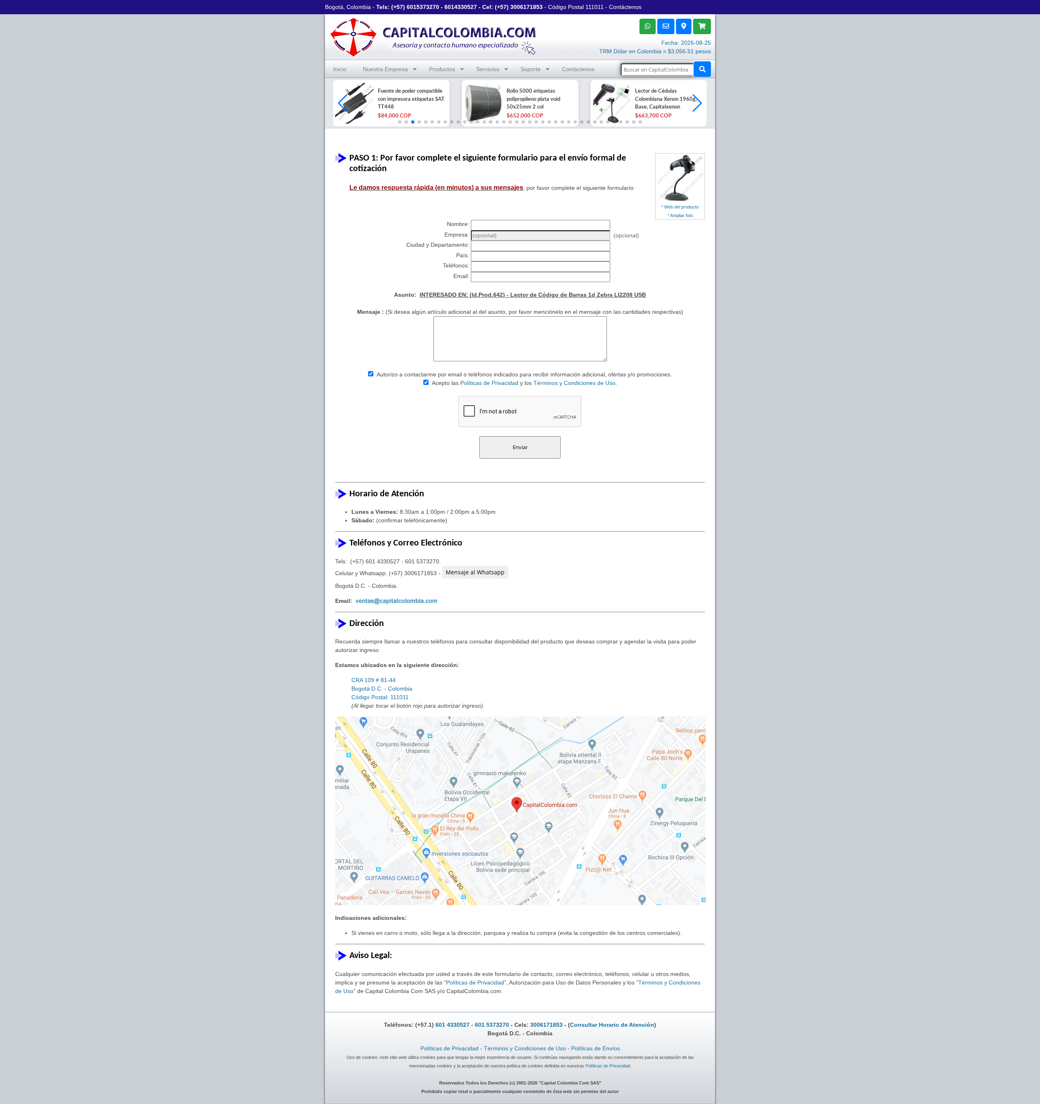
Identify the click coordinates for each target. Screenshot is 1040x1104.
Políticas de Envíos (595, 1048)
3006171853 (526, 7)
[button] (697, 103)
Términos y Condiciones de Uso (574, 383)
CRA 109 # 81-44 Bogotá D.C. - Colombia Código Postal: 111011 (381, 688)
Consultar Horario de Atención (612, 1024)
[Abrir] (353, 103)
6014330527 (460, 7)
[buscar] (702, 69)
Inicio (340, 69)
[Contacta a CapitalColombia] (433, 36)
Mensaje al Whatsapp (475, 572)
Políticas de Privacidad (489, 383)
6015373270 (423, 7)
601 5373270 (492, 1024)
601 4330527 (453, 1024)
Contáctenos (625, 7)
